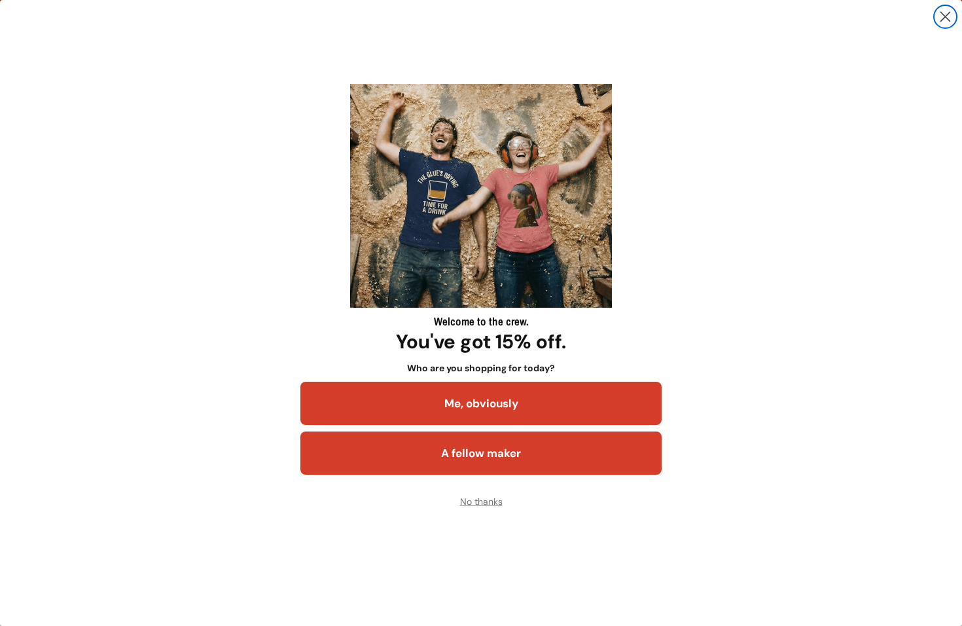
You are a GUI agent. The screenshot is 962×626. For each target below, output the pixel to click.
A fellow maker (481, 453)
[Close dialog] (945, 16)
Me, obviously (481, 403)
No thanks (481, 501)
